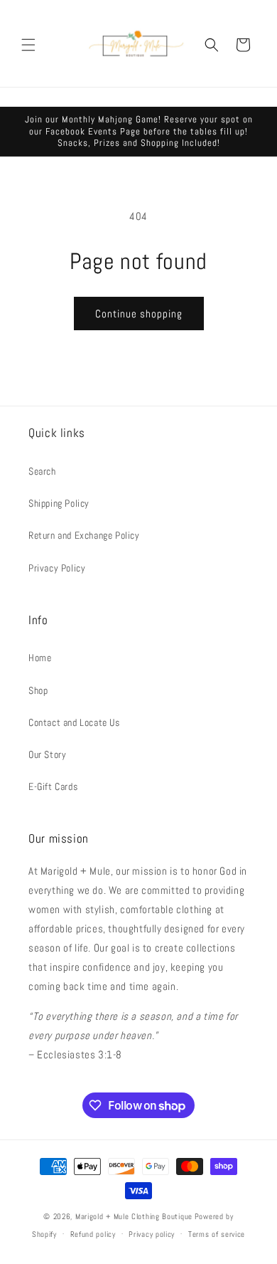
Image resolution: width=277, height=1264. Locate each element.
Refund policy (93, 1234)
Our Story (47, 754)
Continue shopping (139, 313)
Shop (38, 690)
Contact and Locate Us (74, 722)
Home (39, 657)
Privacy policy (152, 1234)
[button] (28, 44)
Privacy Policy (56, 568)
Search (42, 471)
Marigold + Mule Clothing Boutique (133, 1216)
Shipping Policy (58, 503)
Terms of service (216, 1234)
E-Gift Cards (52, 786)
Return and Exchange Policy (84, 535)
